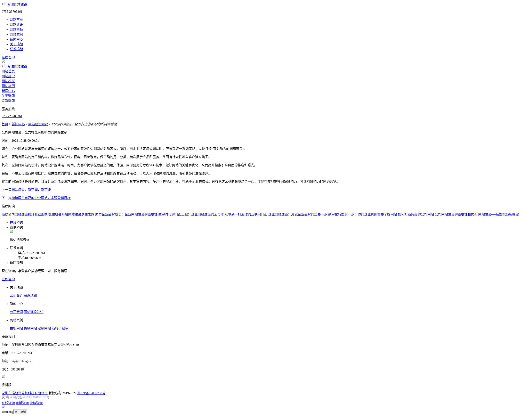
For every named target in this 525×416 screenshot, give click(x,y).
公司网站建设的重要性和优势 (456, 214)
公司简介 (16, 295)
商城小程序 (60, 328)
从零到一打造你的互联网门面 (246, 214)
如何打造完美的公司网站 (416, 214)
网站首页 (16, 19)
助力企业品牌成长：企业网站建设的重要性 (126, 214)
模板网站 (16, 328)
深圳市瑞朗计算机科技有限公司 (25, 393)
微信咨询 (36, 403)
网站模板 (16, 29)
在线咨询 (8, 57)
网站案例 (16, 34)
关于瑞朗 (16, 44)
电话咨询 (22, 403)
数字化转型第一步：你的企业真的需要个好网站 (362, 214)
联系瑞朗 (16, 49)
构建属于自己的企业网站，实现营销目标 (41, 198)
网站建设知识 (38, 124)
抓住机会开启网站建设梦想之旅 (71, 214)
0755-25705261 (12, 116)
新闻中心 (16, 39)
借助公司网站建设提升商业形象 (25, 214)
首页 (5, 124)
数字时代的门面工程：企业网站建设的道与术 (191, 214)
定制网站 (44, 328)
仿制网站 (30, 328)
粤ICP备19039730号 (91, 393)
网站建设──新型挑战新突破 (498, 214)
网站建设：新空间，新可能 (31, 189)
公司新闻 (16, 312)
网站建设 (16, 24)
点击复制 (20, 412)
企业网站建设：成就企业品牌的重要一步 (297, 214)
